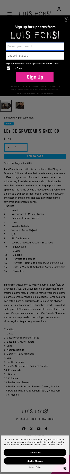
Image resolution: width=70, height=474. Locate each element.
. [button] (35, 77)
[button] (66, 19)
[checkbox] (35, 68)
